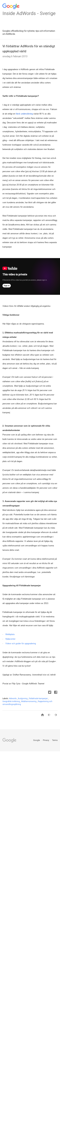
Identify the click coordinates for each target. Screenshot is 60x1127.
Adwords (13, 698)
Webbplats (10, 634)
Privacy (46, 740)
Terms (55, 740)
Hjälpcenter (10, 639)
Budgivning (23, 698)
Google (36, 740)
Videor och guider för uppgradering (20, 643)
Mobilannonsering (29, 701)
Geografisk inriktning (11, 701)
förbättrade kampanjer (38, 698)
